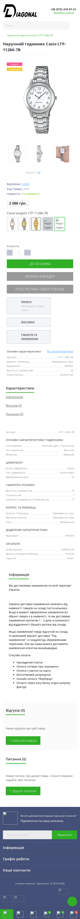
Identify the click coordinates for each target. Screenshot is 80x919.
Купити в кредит (40, 276)
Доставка (28, 322)
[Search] (71, 25)
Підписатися (64, 834)
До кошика (40, 263)
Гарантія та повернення (29, 336)
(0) (38, 172)
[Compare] (72, 172)
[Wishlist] (64, 172)
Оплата (26, 301)
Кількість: (13, 246)
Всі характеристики (60, 351)
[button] (33, 914)
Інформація (14, 397)
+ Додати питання (23, 791)
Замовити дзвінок (64, 12)
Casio (26, 184)
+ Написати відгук (23, 740)
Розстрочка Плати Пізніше (40, 289)
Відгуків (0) (14, 405)
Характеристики (20, 388)
